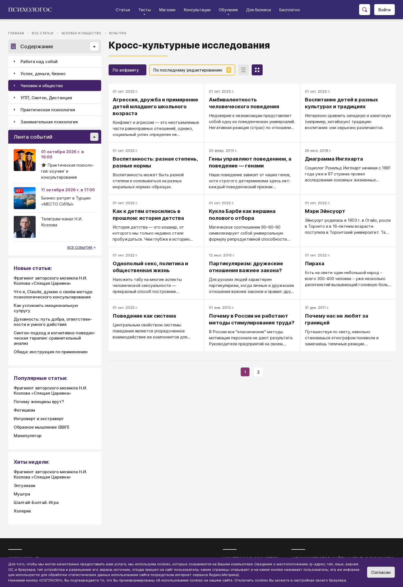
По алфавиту (126, 70)
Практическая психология (48, 109)
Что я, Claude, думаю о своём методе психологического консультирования (53, 294)
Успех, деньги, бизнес (43, 73)
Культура (118, 33)
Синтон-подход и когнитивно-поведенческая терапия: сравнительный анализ (55, 338)
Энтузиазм (24, 485)
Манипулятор (27, 435)
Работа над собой (39, 61)
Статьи (123, 9)
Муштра (22, 494)
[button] (94, 46)
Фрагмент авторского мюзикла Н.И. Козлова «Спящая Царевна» (50, 280)
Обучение (228, 9)
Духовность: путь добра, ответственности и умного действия (53, 322)
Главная (16, 33)
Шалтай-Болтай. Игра (36, 502)
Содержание (36, 46)
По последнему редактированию (187, 70)
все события (80, 248)
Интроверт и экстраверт (39, 418)
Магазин (167, 9)
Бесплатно (289, 9)
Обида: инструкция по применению (51, 351)
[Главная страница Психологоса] (32, 9)
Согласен (381, 572)
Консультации (197, 9)
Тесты (144, 9)
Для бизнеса (258, 9)
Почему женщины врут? (39, 401)
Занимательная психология (49, 121)
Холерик (22, 511)
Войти (384, 9)
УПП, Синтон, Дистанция (46, 97)
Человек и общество (81, 33)
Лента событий (33, 137)
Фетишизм (24, 410)
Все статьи (42, 33)
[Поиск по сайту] (364, 9)
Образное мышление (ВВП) (41, 427)
